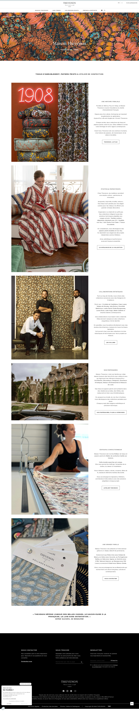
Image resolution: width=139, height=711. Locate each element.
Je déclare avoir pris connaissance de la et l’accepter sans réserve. (105, 665)
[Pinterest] (71, 691)
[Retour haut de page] (69, 703)
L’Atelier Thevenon (111, 488)
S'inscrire (114, 660)
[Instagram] (67, 691)
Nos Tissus (57, 10)
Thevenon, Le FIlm (110, 142)
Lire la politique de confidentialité (9, 698)
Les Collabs (110, 342)
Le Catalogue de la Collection (110, 247)
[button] (3, 708)
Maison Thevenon (41, 10)
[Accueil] (69, 4)
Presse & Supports (90, 10)
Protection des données (50, 706)
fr (118, 2)
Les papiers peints (72, 10)
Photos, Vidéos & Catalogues (70, 706)
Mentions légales (33, 706)
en (122, 2)
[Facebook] (63, 691)
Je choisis (9, 703)
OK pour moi (24, 703)
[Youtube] (75, 691)
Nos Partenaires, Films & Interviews (111, 412)
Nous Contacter (111, 578)
